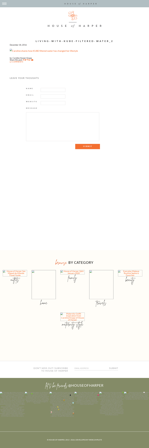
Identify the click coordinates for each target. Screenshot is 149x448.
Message (32, 108)
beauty (130, 280)
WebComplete (95, 440)
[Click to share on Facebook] (23, 60)
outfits (15, 280)
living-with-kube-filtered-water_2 (74, 41)
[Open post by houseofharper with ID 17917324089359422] (86, 404)
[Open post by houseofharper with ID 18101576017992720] (111, 404)
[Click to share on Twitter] (25, 60)
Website (31, 101)
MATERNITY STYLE (72, 324)
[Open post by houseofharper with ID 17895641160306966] (136, 404)
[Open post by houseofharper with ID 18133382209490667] (62, 404)
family (72, 278)
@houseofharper (85, 385)
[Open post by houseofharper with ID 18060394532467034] (37, 404)
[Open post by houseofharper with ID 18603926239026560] (12, 404)
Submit (113, 368)
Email (30, 95)
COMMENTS (17, 62)
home (43, 303)
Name (29, 88)
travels (101, 303)
